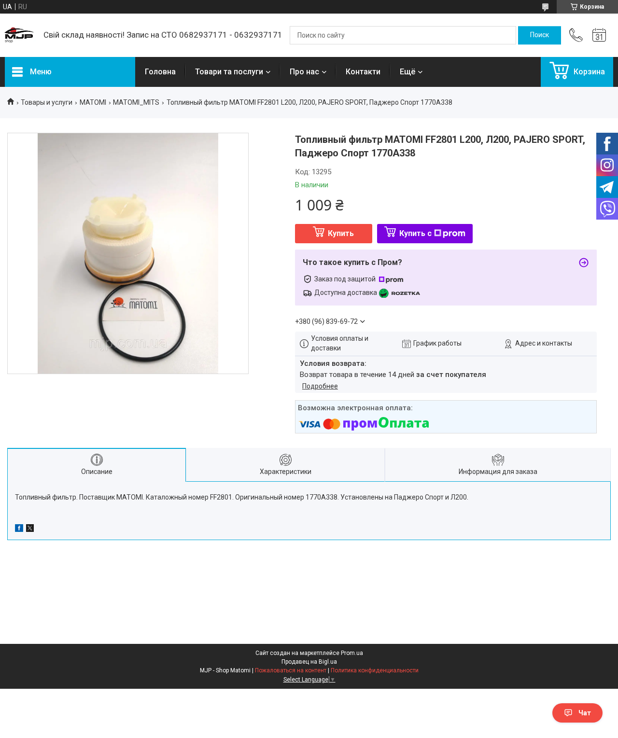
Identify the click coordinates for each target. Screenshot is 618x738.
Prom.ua (352, 653)
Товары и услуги (46, 102)
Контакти (363, 71)
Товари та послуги (229, 71)
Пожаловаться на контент (290, 670)
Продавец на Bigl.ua (309, 661)
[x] (30, 529)
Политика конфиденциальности (375, 670)
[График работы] (599, 35)
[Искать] (539, 35)
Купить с (415, 233)
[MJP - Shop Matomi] (19, 35)
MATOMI (93, 102)
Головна (160, 71)
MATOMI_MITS (136, 102)
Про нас (304, 71)
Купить (341, 233)
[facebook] (19, 529)
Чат (584, 713)
